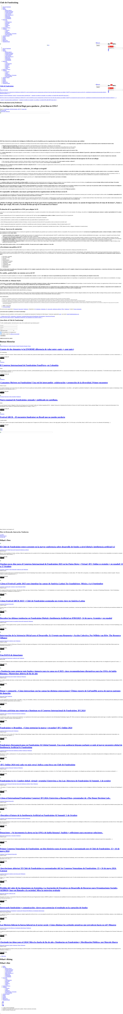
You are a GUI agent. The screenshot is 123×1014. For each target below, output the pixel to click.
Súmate (4, 37)
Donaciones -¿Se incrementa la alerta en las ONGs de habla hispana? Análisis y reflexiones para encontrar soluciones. (51, 832)
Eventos (4, 38)
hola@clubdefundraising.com (73, 314)
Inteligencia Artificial (24, 549)
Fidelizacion (7, 16)
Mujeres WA (5, 40)
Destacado (16, 309)
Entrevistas (7, 23)
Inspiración (5, 19)
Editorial (6, 676)
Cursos (6, 31)
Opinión (6, 24)
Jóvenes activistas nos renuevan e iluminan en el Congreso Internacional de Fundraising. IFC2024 (42, 710)
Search (98, 42)
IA (46, 309)
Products (4, 39)
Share (4, 89)
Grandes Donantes (9, 12)
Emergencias (9, 658)
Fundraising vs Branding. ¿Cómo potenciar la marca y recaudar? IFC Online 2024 (36, 728)
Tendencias (7, 25)
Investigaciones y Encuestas (10, 33)
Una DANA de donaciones (11, 655)
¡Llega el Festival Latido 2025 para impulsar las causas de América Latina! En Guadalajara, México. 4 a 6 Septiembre (51, 583)
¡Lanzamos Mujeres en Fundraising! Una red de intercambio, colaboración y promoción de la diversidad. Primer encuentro (54, 382)
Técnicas (4, 9)
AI (35, 309)
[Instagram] (108, 49)
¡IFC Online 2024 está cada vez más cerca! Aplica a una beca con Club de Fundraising (37, 764)
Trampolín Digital (6, 41)
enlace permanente (77, 309)
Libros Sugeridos (8, 34)
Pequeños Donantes (9, 11)
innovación (50, 309)
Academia (5, 28)
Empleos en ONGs (6, 27)
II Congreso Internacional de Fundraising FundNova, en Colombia (29, 365)
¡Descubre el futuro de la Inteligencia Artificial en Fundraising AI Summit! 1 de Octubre (38, 815)
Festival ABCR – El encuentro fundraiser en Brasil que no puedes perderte (32, 417)
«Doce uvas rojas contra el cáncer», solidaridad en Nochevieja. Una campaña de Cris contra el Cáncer (21, 317)
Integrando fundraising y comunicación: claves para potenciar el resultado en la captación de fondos (44, 907)
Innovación (20, 309)
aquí (60, 314)
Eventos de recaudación (14, 621)
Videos (6, 26)
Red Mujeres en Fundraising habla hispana (35, 910)
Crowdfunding (8, 18)
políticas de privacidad (14, 334)
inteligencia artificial (57, 309)
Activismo (2, 569)
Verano (29, 346)
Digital (4, 8)
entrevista (6, 893)
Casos (6, 20)
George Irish (23, 109)
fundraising (43, 309)
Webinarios (7, 32)
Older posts (3, 956)
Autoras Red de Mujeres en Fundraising (8, 910)
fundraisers (38, 309)
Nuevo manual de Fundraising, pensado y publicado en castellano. (29, 400)
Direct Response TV (9, 15)
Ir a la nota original (6, 306)
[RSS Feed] (108, 50)
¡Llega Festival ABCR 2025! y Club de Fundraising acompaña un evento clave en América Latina (42, 601)
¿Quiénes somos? (6, 35)
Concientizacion (8, 21)
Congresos (7, 30)
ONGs (62, 309)
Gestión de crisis (20, 569)
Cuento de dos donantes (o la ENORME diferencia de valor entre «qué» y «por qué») (37, 349)
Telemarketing (8, 17)
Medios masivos (8, 10)
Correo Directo (8, 13)
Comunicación (7, 586)
